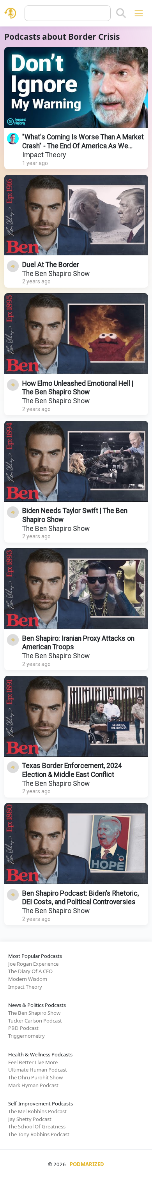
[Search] (121, 13)
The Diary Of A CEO (30, 971)
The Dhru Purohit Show (35, 1077)
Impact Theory (44, 155)
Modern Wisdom (27, 978)
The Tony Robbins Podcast (38, 1134)
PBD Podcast (23, 1027)
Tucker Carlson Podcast (35, 1020)
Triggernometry (26, 1035)
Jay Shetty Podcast (29, 1119)
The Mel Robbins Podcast (37, 1111)
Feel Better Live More (33, 1062)
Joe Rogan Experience (33, 963)
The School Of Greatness (36, 1126)
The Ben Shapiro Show (56, 274)
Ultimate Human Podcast (37, 1069)
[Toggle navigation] (138, 13)
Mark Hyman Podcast (33, 1085)
